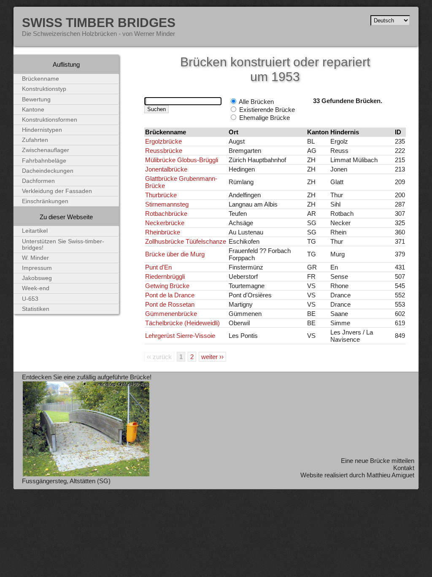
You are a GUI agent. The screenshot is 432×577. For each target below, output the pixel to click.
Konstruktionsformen (49, 120)
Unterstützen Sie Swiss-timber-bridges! (63, 244)
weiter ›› (212, 356)
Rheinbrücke (162, 232)
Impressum (37, 268)
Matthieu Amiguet (390, 475)
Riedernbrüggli (165, 276)
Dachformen (38, 181)
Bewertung (36, 99)
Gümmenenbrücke (171, 313)
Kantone (33, 109)
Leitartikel (35, 231)
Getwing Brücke (167, 285)
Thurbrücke (161, 195)
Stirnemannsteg (167, 204)
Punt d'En (158, 267)
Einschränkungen (45, 201)
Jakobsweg (37, 278)
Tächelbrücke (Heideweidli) (182, 323)
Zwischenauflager (45, 150)
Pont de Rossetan (169, 304)
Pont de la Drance (169, 295)
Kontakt (403, 467)
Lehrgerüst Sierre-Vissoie (180, 335)
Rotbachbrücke (166, 213)
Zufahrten (35, 140)
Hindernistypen (42, 130)
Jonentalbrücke (166, 169)
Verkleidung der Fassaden (57, 191)
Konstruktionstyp (44, 89)
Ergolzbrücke (163, 141)
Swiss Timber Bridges (99, 22)
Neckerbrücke (164, 222)
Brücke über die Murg (175, 254)
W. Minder (35, 258)
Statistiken (35, 309)
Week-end (35, 288)
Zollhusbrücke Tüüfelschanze (185, 241)
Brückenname (40, 79)
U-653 (30, 299)
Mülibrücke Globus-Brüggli (181, 159)
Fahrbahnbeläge (44, 161)
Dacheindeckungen (47, 171)
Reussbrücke (163, 150)
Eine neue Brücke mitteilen (377, 460)
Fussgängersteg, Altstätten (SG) (66, 480)
